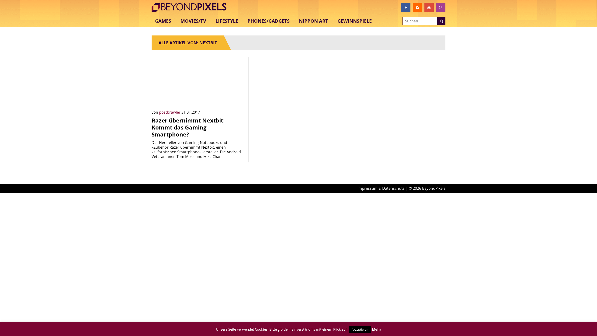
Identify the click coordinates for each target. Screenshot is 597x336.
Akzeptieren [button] (360, 329)
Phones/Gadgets (268, 21)
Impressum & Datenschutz (381, 188)
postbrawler (170, 112)
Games (163, 21)
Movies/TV (193, 21)
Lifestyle (226, 21)
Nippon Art (313, 21)
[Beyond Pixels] (191, 7)
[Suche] (441, 21)
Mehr (376, 329)
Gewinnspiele (354, 21)
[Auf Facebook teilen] (238, 100)
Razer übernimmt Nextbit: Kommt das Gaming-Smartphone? (188, 127)
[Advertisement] (298, 89)
